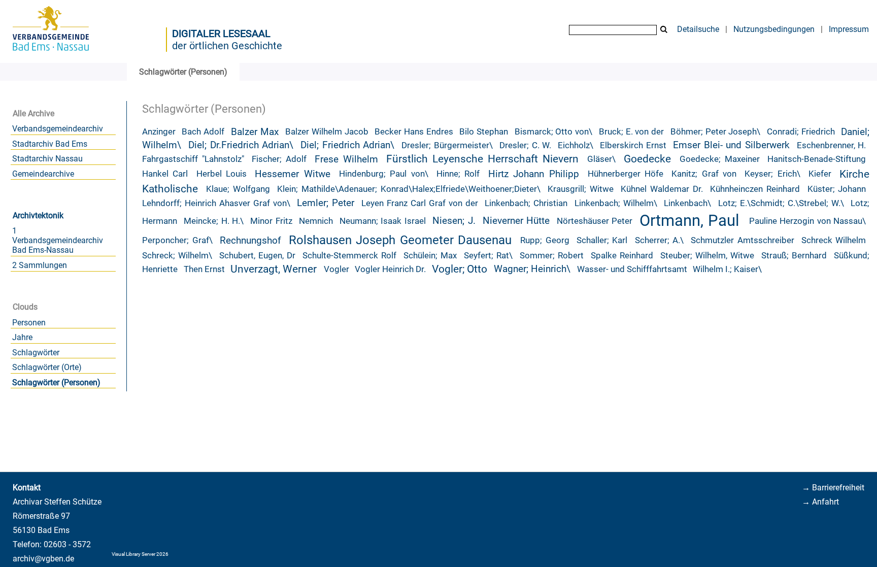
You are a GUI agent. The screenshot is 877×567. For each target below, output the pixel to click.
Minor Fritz (271, 221)
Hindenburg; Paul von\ (383, 174)
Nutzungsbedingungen (774, 29)
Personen (29, 322)
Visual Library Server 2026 (140, 554)
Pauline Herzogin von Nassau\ (807, 221)
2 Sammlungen (39, 265)
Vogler (336, 269)
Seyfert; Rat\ (488, 255)
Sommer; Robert (552, 255)
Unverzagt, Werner (273, 269)
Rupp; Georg (544, 240)
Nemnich (316, 221)
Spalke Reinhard (622, 255)
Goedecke (647, 159)
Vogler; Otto (459, 269)
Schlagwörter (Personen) (56, 382)
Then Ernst (204, 269)
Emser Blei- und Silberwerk (731, 145)
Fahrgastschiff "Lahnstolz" (193, 159)
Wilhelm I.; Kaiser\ (727, 269)
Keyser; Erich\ (772, 174)
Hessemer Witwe (292, 174)
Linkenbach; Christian (526, 203)
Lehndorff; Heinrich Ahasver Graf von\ (216, 203)
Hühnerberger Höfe (626, 174)
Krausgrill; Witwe (581, 189)
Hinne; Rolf (458, 174)
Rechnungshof (250, 240)
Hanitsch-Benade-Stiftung (816, 159)
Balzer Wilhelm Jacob (326, 132)
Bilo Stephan (483, 132)
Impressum (849, 29)
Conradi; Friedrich (801, 132)
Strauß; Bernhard (794, 255)
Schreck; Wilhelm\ (177, 255)
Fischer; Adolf (279, 159)
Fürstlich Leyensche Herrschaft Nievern (482, 159)
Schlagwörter (35, 352)
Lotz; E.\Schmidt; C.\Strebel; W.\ (781, 203)
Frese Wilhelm (346, 159)
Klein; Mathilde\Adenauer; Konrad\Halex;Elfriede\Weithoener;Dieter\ (409, 189)
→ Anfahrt (820, 502)
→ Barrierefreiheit (833, 487)
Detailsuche (698, 29)
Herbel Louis (221, 174)
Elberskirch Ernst (633, 145)
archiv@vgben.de (43, 558)
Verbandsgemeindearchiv (57, 129)
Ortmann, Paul (689, 220)
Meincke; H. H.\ (214, 221)
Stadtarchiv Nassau (47, 158)
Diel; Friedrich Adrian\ (347, 145)
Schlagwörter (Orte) (47, 367)
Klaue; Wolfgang (238, 189)
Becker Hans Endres (414, 132)
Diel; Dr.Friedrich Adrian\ (240, 145)
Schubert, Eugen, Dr (257, 255)
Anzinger (159, 132)
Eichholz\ (575, 145)
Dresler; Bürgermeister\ (447, 145)
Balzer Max (255, 132)
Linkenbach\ (687, 203)
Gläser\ (601, 159)
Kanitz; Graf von (703, 174)
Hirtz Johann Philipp (533, 174)
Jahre (22, 337)
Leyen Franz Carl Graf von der (419, 203)
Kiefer (819, 174)
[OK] (664, 30)
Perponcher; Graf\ (177, 240)
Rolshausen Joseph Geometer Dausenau (400, 240)
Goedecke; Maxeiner (720, 159)
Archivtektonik (38, 215)
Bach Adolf (203, 132)
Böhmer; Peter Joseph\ (715, 132)
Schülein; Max (430, 255)
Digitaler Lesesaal (221, 33)
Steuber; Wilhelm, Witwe (707, 255)
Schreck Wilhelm (833, 240)
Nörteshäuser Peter (594, 221)
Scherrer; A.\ (659, 240)
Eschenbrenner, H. (831, 145)
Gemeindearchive (43, 174)
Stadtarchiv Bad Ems (49, 144)
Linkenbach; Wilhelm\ (616, 203)
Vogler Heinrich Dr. (390, 269)
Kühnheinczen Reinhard (755, 189)
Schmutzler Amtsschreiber (742, 240)
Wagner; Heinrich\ (532, 269)
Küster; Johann (836, 189)
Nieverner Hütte (516, 220)
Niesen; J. (453, 220)
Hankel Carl (165, 174)
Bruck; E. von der (631, 132)
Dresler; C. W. (525, 145)
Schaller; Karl (602, 240)
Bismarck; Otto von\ (554, 132)
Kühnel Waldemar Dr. (662, 189)
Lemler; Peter (325, 203)
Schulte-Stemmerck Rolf (349, 255)
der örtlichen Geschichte (227, 46)
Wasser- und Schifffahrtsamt (632, 269)
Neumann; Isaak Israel (383, 221)
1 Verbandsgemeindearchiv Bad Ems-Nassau (57, 240)
